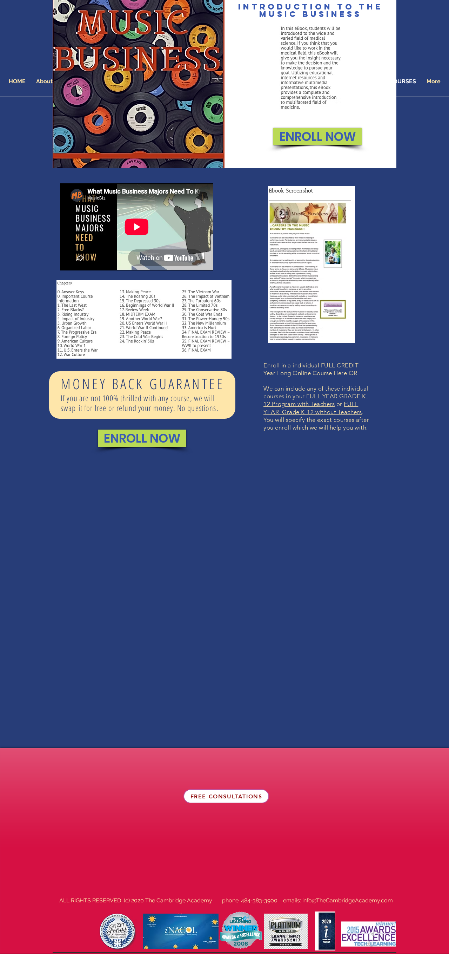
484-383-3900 (259, 900)
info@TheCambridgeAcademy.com (347, 900)
